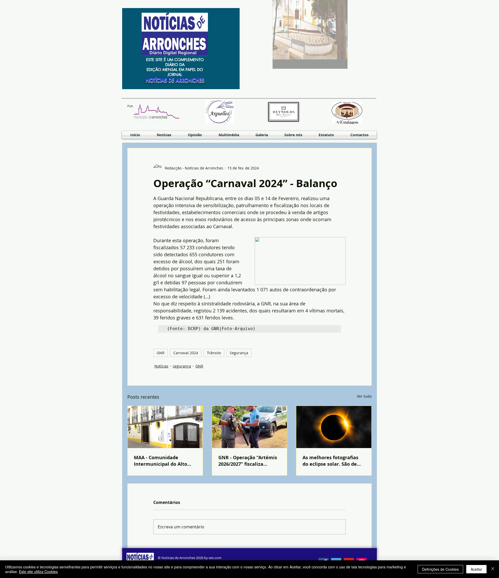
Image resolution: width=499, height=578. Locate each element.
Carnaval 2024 (185, 352)
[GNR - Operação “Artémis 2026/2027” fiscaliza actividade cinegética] (249, 427)
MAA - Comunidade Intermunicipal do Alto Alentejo (160, 460)
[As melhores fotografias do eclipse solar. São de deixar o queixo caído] (333, 427)
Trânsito (214, 352)
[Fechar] (493, 569)
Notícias (161, 366)
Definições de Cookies (440, 569)
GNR (161, 352)
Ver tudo (364, 396)
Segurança (239, 352)
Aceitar (476, 569)
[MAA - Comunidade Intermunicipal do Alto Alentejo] (165, 427)
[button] (228, 135)
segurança (182, 366)
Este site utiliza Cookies (38, 571)
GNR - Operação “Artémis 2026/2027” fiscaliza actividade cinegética (247, 460)
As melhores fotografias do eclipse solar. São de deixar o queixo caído (330, 460)
